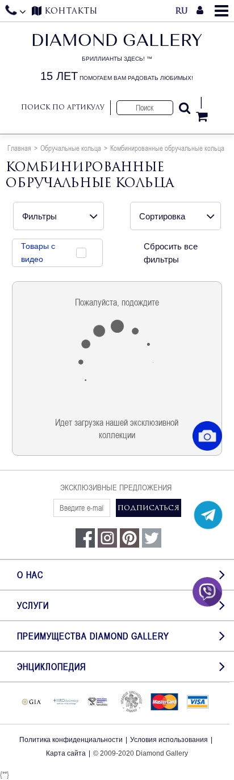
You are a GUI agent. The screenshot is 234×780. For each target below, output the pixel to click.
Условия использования (169, 740)
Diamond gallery (116, 57)
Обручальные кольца (70, 148)
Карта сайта (66, 753)
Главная (19, 148)
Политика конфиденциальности (71, 740)
